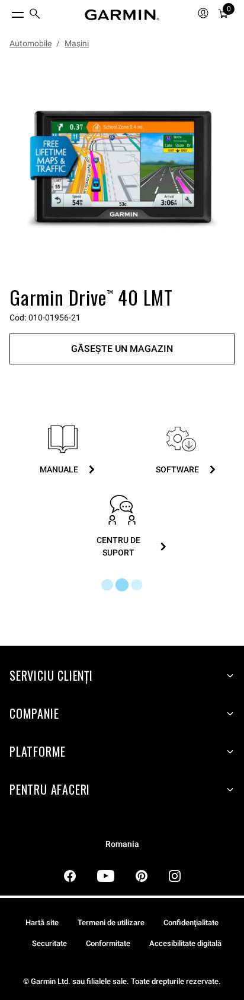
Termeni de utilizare (111, 922)
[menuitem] (35, 15)
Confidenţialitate (191, 922)
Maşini (77, 43)
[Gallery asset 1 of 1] (122, 169)
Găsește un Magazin (122, 348)
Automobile (30, 43)
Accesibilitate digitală (185, 943)
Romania (122, 844)
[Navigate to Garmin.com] (122, 15)
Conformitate (108, 943)
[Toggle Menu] (7, 12)
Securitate (49, 943)
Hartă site (42, 922)
